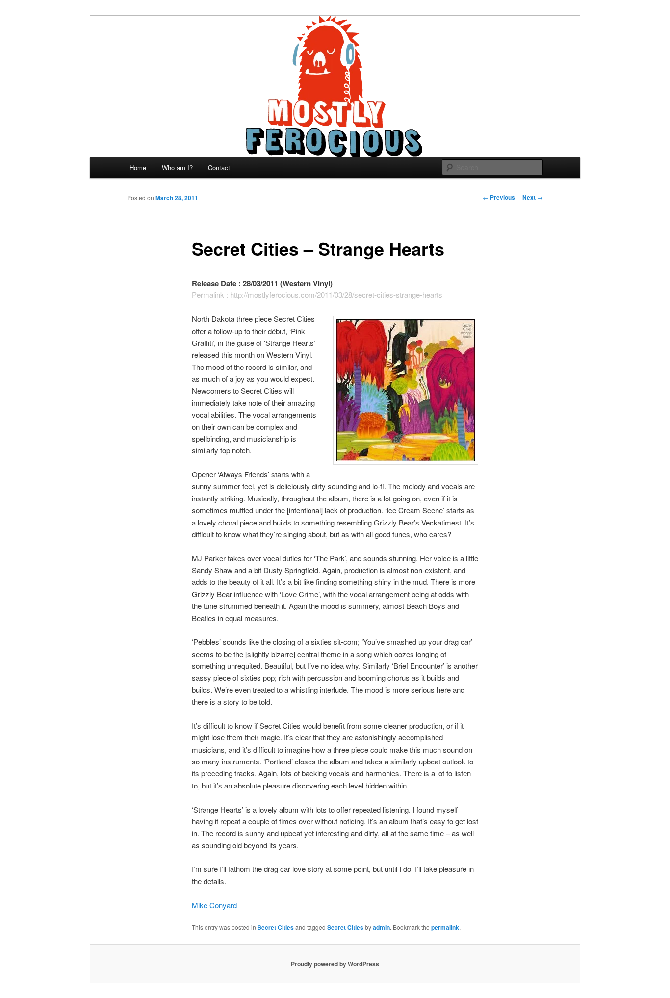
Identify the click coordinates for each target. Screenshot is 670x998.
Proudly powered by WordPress (335, 963)
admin (381, 927)
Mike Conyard (214, 905)
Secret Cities (276, 927)
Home (137, 167)
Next (532, 197)
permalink (445, 927)
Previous (499, 197)
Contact (219, 167)
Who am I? (177, 167)
